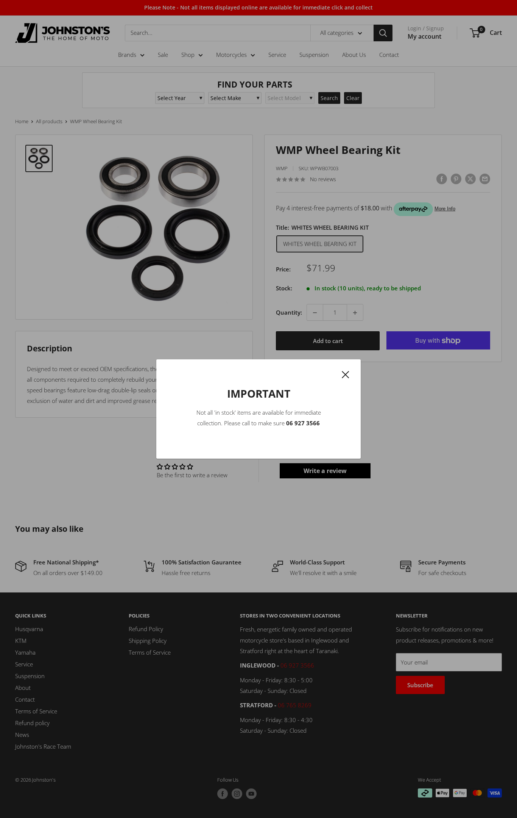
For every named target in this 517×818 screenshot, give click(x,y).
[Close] (345, 373)
